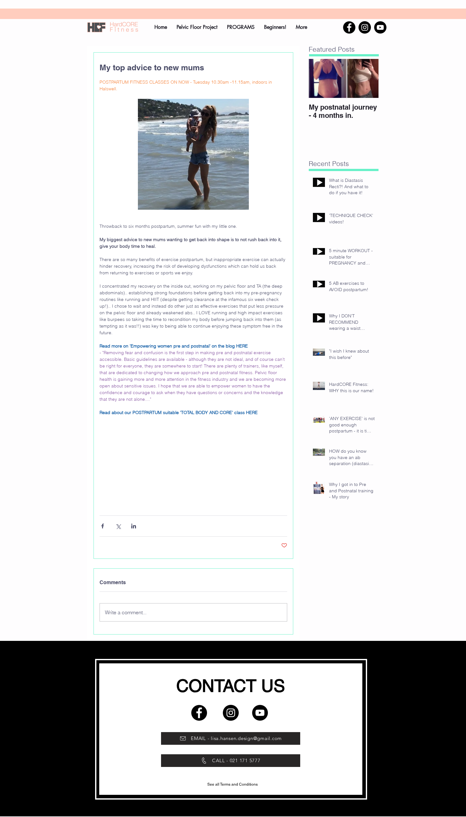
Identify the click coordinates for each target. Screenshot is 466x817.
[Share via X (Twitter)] (118, 526)
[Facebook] (349, 27)
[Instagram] (365, 27)
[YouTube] (380, 27)
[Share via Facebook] (103, 526)
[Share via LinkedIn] (134, 526)
